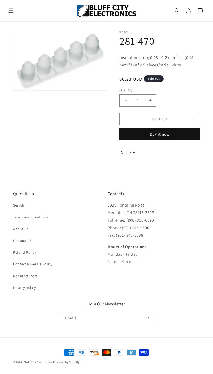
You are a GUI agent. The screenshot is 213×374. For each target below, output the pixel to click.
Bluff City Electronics (38, 362)
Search (18, 205)
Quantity (125, 90)
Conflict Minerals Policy (32, 264)
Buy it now (160, 134)
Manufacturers (25, 276)
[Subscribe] (147, 318)
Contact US (22, 240)
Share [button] (130, 152)
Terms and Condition (30, 217)
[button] (11, 10)
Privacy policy (24, 287)
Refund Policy (24, 252)
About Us (21, 229)
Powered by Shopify (66, 362)
